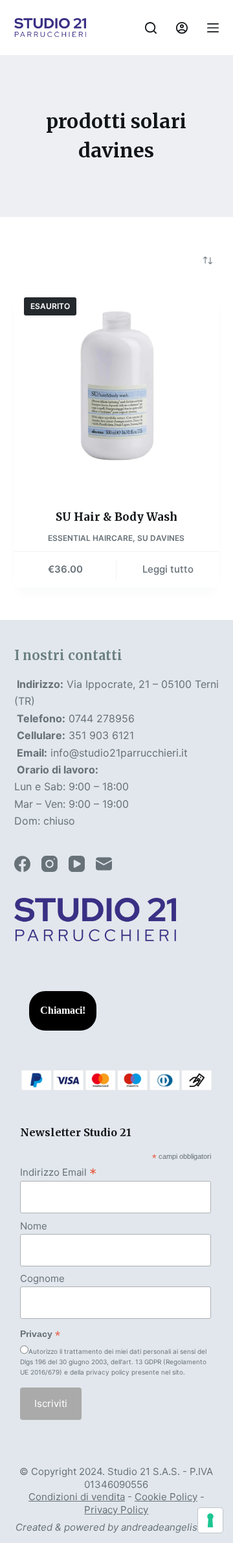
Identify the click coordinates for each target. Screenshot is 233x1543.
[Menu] (213, 28)
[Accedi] (182, 28)
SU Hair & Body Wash (116, 517)
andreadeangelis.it (163, 1527)
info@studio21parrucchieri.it (119, 752)
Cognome (42, 1278)
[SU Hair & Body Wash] (116, 390)
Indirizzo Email (58, 1172)
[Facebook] (22, 864)
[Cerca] (151, 28)
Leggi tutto (168, 569)
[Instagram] (49, 864)
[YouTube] (77, 864)
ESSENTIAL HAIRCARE (90, 538)
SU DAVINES (160, 538)
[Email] (104, 864)
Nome (33, 1226)
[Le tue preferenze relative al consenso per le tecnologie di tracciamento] (210, 1520)
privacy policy (107, 1372)
